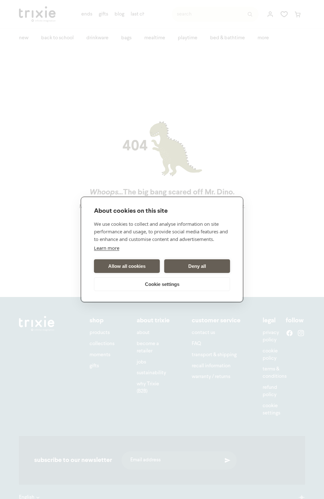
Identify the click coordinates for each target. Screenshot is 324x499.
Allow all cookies (127, 266)
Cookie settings (162, 284)
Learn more (106, 248)
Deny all (197, 266)
